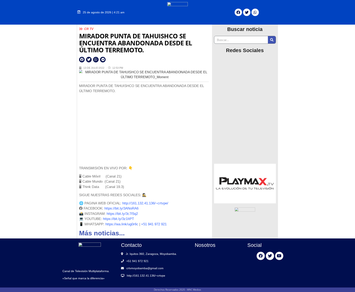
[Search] (272, 40)
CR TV (88, 29)
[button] (82, 59)
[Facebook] (238, 12)
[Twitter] (246, 12)
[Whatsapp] (255, 12)
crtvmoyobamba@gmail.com (145, 268)
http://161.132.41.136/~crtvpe (146, 275)
